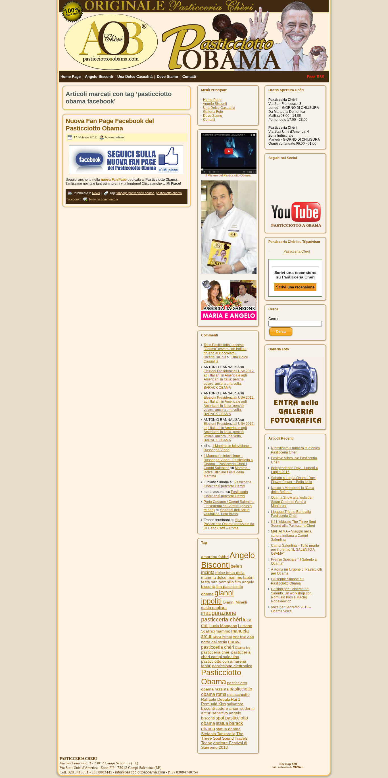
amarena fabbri (215, 556)
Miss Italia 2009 (243, 636)
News (96, 193)
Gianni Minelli (235, 602)
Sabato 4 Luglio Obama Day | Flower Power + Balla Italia (293, 480)
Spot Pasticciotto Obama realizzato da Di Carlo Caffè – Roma (229, 524)
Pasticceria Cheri (296, 251)
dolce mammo (229, 577)
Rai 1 (235, 699)
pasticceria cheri (215, 652)
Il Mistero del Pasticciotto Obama (228, 175)
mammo (223, 631)
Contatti (209, 120)
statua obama (228, 729)
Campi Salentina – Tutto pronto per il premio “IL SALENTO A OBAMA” (295, 550)
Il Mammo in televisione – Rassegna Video (228, 448)
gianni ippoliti (217, 597)
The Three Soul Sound (222, 735)
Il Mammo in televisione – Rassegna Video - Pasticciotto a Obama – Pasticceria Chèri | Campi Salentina (228, 462)
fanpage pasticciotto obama (135, 193)
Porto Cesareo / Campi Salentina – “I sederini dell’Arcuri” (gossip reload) (229, 506)
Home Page (212, 100)
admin (120, 137)
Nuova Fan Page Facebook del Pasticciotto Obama (110, 124)
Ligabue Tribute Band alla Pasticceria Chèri (291, 514)
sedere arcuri (227, 708)
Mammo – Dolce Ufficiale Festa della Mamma (227, 472)
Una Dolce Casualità (219, 108)
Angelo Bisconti (215, 104)
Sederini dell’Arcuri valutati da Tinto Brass (227, 512)
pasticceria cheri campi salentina (226, 654)
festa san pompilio (217, 582)
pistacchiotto (238, 694)
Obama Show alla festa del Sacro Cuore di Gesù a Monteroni (291, 502)
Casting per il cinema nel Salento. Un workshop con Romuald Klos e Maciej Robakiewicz (291, 595)
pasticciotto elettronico (232, 665)
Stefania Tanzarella (218, 733)
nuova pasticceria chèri (221, 644)
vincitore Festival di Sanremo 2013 (224, 745)
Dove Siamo (212, 116)
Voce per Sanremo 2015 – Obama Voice (291, 609)
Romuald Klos (213, 704)
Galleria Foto (213, 112)
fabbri (248, 577)
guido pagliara (214, 607)
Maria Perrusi (222, 636)
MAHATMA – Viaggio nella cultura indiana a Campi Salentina (291, 535)
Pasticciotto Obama (221, 677)
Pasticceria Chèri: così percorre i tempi (227, 484)
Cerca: (273, 319)
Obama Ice (242, 647)
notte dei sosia (214, 642)
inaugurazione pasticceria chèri (221, 616)
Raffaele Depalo (215, 699)
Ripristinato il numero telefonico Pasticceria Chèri (295, 450)
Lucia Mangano (223, 625)
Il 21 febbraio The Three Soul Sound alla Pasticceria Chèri (293, 524)
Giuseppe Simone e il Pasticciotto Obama (287, 581)
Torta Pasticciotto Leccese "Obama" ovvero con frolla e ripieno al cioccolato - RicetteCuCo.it (225, 351)
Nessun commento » (103, 199)
